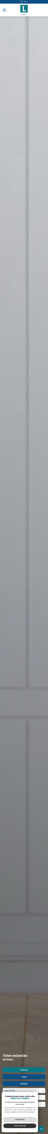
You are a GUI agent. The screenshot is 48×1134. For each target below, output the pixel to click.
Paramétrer (20, 1119)
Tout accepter (20, 1126)
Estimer (24, 1083)
